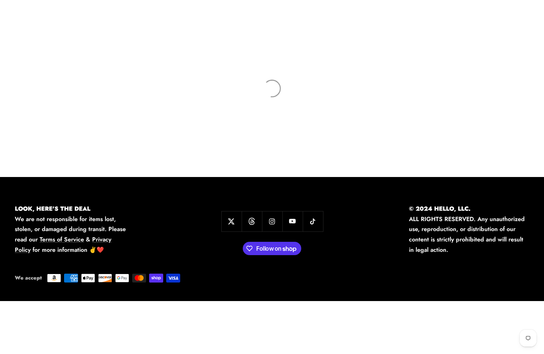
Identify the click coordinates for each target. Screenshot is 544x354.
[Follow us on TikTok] (313, 221)
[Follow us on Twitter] (231, 221)
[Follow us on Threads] (252, 221)
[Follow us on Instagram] (272, 221)
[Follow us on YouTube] (292, 221)
